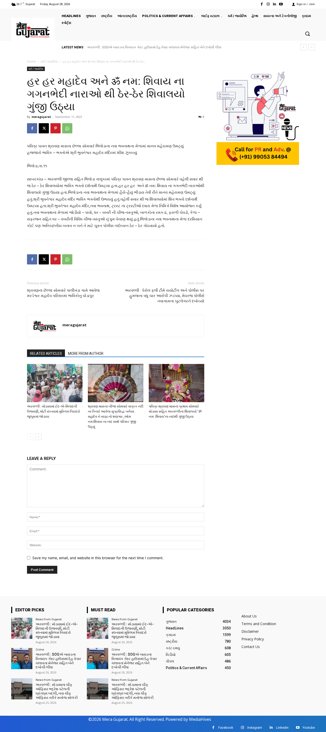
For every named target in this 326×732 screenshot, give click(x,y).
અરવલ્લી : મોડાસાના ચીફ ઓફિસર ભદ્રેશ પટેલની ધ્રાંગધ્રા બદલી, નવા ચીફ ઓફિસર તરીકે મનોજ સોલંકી (57, 691)
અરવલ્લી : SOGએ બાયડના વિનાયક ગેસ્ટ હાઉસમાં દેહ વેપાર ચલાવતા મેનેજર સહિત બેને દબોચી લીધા (154, 47)
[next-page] (38, 437)
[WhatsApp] (67, 128)
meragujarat (41, 117)
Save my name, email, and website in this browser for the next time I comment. (98, 558)
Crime (40, 649)
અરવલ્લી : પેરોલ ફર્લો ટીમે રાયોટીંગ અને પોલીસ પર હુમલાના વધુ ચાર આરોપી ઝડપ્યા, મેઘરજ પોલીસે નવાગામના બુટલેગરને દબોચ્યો (164, 295)
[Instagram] (268, 4)
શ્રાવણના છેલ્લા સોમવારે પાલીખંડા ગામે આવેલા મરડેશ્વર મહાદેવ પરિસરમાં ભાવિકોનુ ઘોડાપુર (63, 293)
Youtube (309, 727)
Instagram (254, 727)
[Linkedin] (274, 4)
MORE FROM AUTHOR (85, 353)
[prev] (303, 47)
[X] (44, 128)
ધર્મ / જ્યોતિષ (49, 61)
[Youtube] (281, 4)
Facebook (225, 727)
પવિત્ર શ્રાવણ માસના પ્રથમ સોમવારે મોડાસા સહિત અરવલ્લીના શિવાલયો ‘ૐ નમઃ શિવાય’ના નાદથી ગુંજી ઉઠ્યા (175, 411)
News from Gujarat (49, 619)
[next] (311, 47)
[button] (307, 33)
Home (31, 61)
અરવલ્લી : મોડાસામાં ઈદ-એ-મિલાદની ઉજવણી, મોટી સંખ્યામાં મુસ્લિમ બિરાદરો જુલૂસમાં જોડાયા (53, 411)
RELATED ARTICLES (46, 353)
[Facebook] (262, 4)
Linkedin (282, 727)
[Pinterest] (55, 128)
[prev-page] (30, 437)
